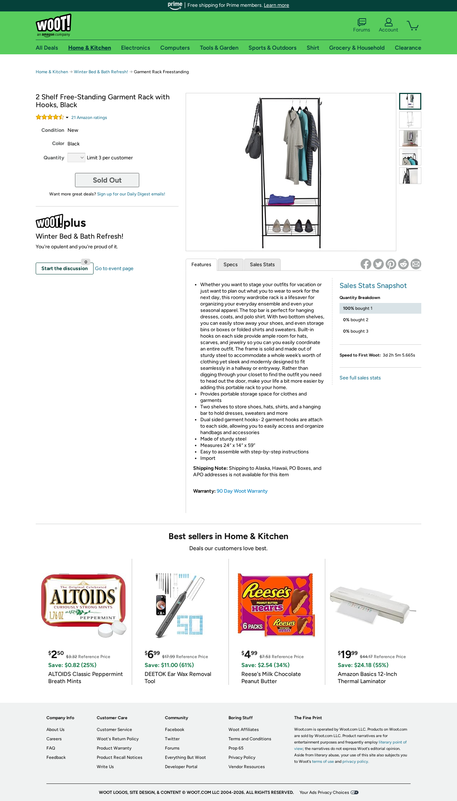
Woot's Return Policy (118, 738)
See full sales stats (360, 378)
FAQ (50, 748)
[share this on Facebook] (366, 264)
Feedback (56, 757)
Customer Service (114, 729)
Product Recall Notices (119, 757)
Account (388, 30)
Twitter (172, 738)
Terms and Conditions (249, 738)
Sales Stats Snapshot (373, 285)
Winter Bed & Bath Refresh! (101, 71)
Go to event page (114, 268)
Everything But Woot (185, 757)
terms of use (323, 761)
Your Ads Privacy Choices (324, 792)
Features (201, 265)
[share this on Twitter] (378, 264)
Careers (54, 738)
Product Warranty (114, 748)
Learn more (276, 5)
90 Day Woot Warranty (242, 491)
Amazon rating (89, 117)
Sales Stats (262, 265)
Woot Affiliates (243, 729)
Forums (361, 30)
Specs (231, 265)
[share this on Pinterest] (391, 264)
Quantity (54, 158)
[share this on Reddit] (403, 264)
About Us (55, 729)
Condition (52, 130)
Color (58, 143)
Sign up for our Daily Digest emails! (131, 193)
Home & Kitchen (52, 71)
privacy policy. (355, 761)
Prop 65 (235, 748)
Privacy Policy (241, 757)
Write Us (105, 766)
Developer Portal (181, 766)
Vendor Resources (246, 766)
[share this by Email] (416, 264)
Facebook (174, 729)
